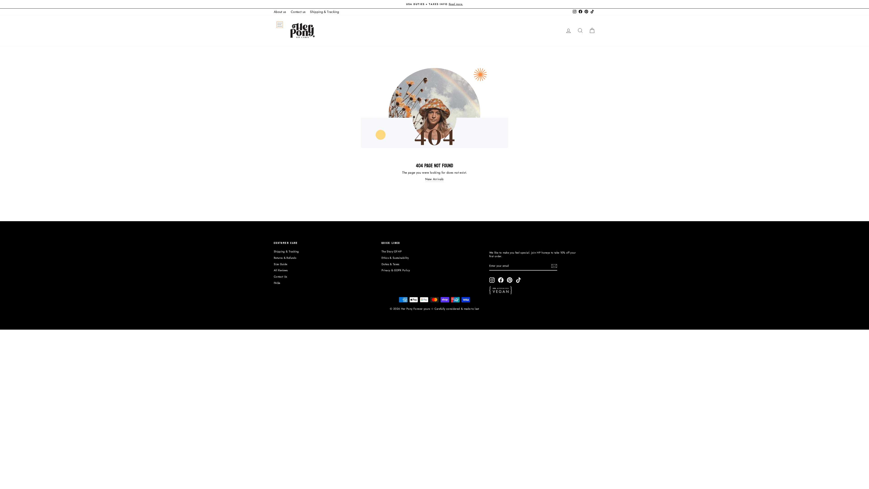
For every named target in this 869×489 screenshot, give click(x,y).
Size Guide (280, 264)
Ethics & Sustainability (395, 258)
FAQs (277, 283)
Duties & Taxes (390, 264)
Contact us (298, 12)
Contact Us (280, 276)
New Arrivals (434, 179)
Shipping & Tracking (324, 12)
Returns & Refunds (285, 258)
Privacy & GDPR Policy (396, 270)
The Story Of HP (392, 251)
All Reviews (281, 270)
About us (280, 12)
